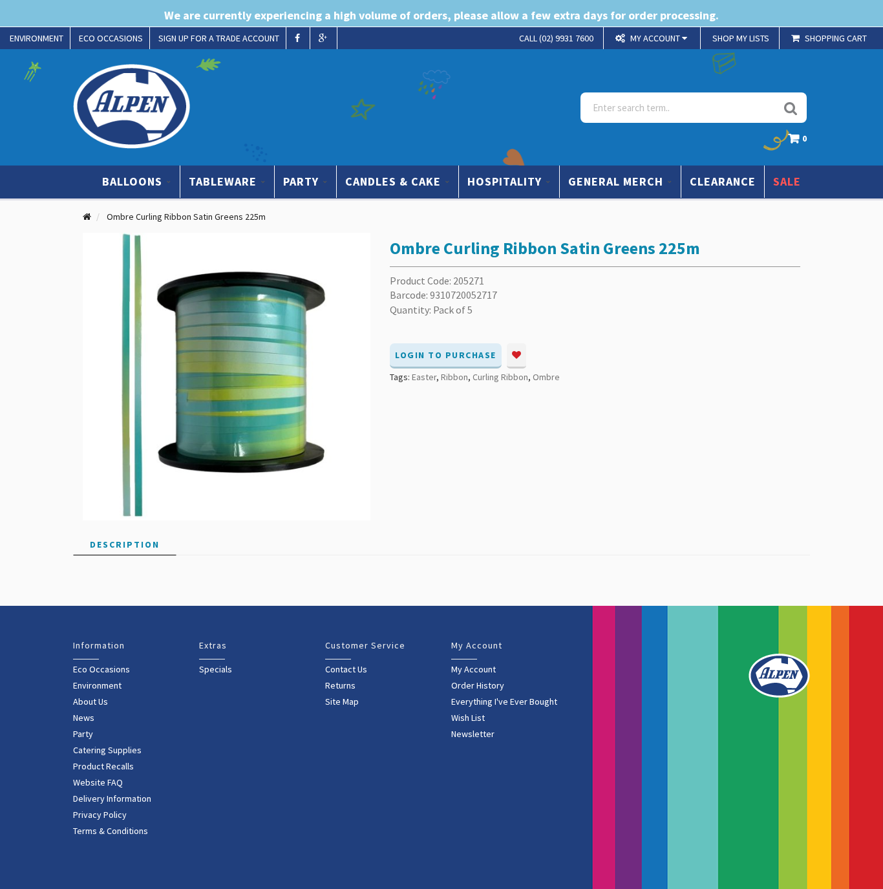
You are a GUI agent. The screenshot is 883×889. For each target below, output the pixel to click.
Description (125, 544)
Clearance (723, 181)
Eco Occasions (101, 669)
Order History (477, 685)
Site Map (342, 701)
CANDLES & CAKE (394, 181)
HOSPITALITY (506, 181)
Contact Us (346, 669)
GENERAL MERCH (617, 181)
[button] (800, 142)
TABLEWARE (224, 181)
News (83, 717)
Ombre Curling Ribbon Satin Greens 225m (186, 216)
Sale (787, 181)
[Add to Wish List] (516, 356)
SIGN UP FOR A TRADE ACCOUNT (218, 38)
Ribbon (454, 377)
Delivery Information (112, 798)
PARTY (302, 181)
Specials (215, 669)
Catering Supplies (107, 750)
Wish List (468, 717)
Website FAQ (98, 782)
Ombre (546, 377)
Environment (97, 685)
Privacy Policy (100, 814)
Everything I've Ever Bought (504, 701)
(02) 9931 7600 (556, 38)
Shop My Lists (740, 38)
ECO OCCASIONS (111, 38)
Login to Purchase (445, 355)
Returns (340, 685)
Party (83, 734)
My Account (473, 669)
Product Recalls (103, 766)
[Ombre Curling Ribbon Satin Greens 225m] (226, 375)
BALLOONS (133, 181)
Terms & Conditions (110, 831)
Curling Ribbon (500, 377)
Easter (424, 377)
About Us (90, 701)
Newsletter (473, 734)
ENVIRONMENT (36, 38)
